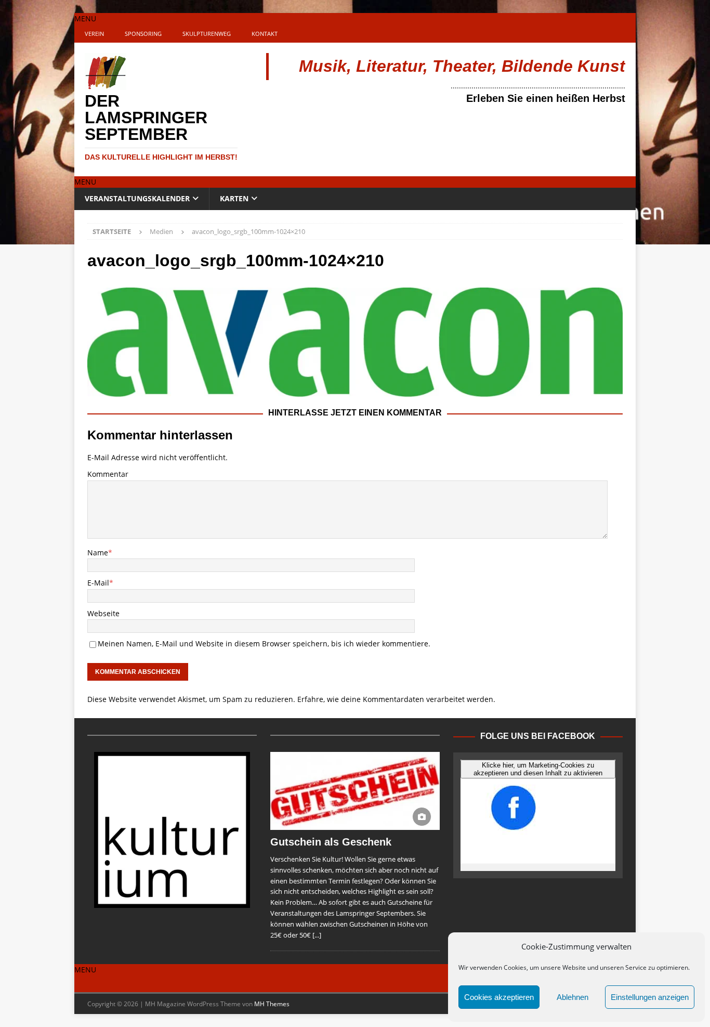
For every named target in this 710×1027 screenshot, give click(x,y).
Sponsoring (143, 33)
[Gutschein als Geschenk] (355, 791)
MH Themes (272, 1003)
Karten (234, 198)
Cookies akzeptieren (499, 997)
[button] (85, 18)
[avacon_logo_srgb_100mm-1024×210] (355, 391)
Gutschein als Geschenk (330, 842)
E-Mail (98, 583)
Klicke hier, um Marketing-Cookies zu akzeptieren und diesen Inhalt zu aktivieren (538, 769)
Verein (94, 33)
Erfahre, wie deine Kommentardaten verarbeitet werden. (396, 699)
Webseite (103, 613)
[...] (316, 935)
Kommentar (107, 474)
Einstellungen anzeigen (650, 997)
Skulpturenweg (206, 33)
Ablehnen (572, 997)
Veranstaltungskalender (137, 198)
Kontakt (265, 33)
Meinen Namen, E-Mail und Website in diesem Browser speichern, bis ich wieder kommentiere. (264, 643)
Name (97, 552)
